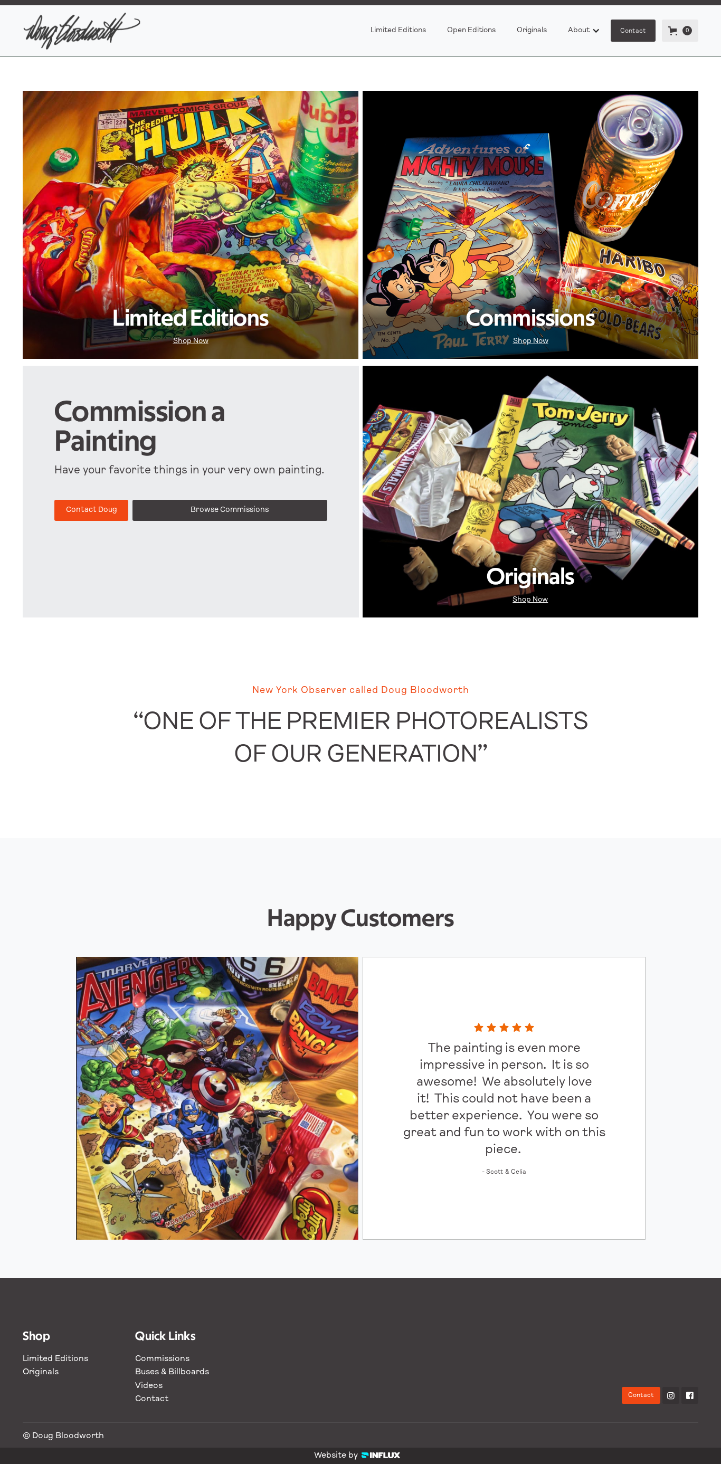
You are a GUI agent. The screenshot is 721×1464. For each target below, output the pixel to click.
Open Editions (471, 30)
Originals (532, 30)
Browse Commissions (230, 510)
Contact (633, 31)
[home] (87, 31)
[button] (584, 30)
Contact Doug (91, 510)
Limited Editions (398, 30)
